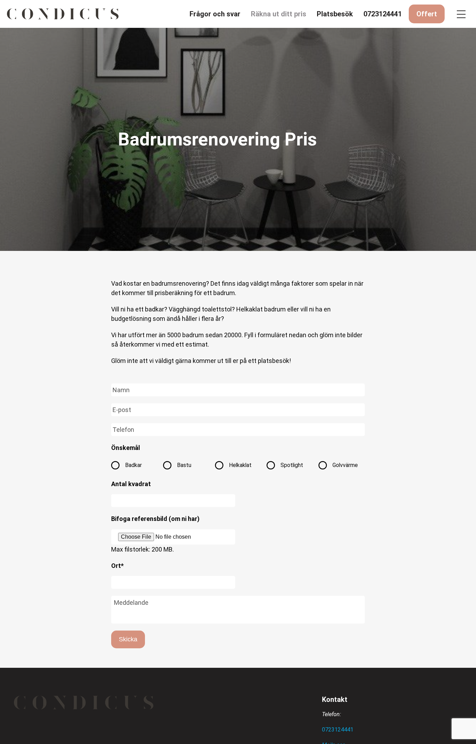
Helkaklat (240, 465)
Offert (426, 14)
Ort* (117, 565)
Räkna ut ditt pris (278, 14)
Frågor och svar (215, 14)
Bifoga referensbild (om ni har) (155, 518)
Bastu (184, 465)
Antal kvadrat (131, 484)
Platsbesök (335, 14)
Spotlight (292, 465)
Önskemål (125, 447)
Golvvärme (345, 465)
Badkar (133, 465)
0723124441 (382, 14)
